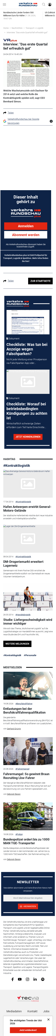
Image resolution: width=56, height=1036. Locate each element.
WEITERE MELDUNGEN (17, 643)
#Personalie (30, 655)
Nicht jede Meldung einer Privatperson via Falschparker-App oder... (26, 361)
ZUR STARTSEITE (40, 280)
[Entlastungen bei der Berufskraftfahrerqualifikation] (28, 686)
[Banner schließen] (48, 1019)
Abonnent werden (25, 235)
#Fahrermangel (22, 769)
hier (27, 261)
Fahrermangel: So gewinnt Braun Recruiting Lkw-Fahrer (26, 776)
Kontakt (32, 1011)
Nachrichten (17, 28)
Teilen (11, 112)
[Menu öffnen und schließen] (5, 4)
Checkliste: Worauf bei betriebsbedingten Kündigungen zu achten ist (26, 411)
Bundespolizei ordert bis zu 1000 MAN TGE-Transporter (26, 841)
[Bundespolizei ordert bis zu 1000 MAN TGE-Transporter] (28, 816)
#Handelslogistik (23, 615)
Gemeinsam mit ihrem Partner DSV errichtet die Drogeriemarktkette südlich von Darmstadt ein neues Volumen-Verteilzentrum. (26, 573)
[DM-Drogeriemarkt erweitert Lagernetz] (28, 539)
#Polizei (19, 834)
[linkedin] (35, 979)
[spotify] (42, 979)
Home (6, 28)
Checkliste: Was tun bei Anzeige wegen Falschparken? (26, 349)
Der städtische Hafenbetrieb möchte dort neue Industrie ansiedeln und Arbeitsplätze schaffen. (28, 517)
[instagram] (27, 979)
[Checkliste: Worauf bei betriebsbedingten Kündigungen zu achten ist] (28, 382)
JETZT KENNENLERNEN (28, 436)
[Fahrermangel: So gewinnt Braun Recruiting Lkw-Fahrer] (28, 751)
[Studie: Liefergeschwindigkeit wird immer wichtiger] (28, 597)
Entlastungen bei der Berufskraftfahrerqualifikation (24, 710)
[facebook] (12, 979)
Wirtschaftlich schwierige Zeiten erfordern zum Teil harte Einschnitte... (26, 425)
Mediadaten (14, 1011)
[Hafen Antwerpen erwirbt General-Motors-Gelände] (28, 484)
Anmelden (25, 226)
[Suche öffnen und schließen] (43, 4)
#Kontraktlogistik (16, 466)
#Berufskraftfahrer (24, 704)
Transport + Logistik (34, 28)
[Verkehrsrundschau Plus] (10, 40)
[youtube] (20, 979)
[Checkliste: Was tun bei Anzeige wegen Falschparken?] (28, 322)
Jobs (46, 1011)
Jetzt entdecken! (28, 1030)
